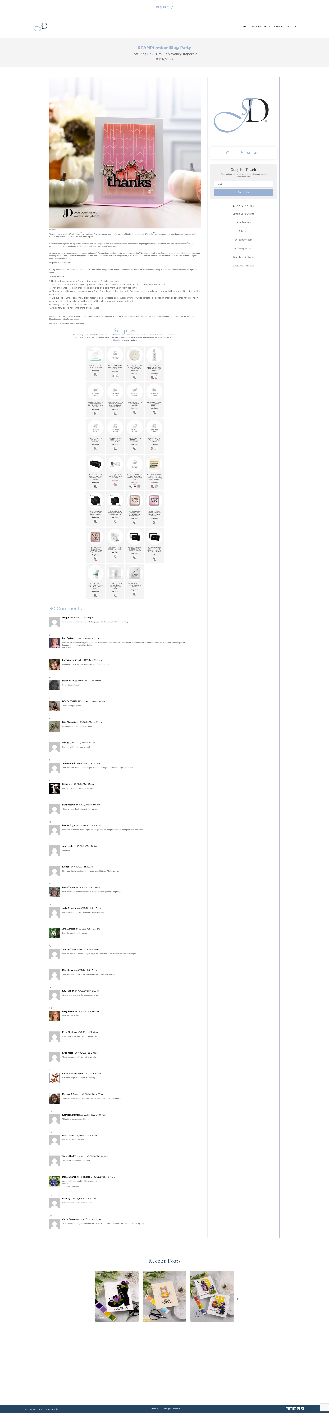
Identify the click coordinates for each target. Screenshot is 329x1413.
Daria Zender (69, 887)
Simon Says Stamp (243, 214)
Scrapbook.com (243, 240)
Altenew (244, 231)
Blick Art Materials (243, 266)
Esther (65, 867)
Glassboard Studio (243, 257)
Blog (246, 27)
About (290, 27)
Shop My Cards (260, 27)
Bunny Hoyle (68, 805)
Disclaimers (118, 340)
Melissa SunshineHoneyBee (76, 1177)
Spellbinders (243, 222)
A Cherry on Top (243, 248)
